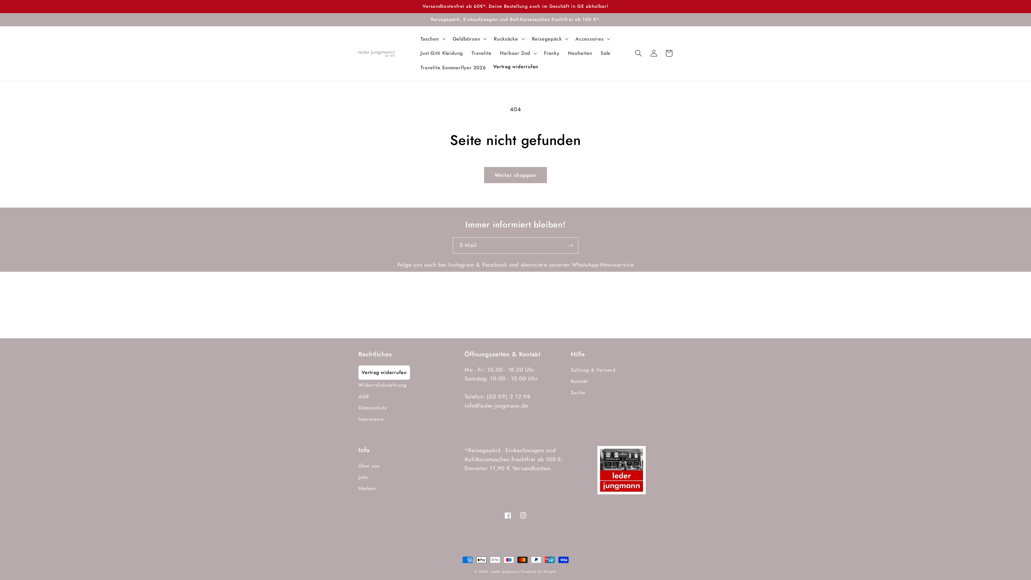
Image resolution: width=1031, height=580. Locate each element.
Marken (367, 488)
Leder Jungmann (505, 571)
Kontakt (579, 381)
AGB (363, 396)
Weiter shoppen (515, 175)
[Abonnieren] (570, 245)
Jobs (363, 477)
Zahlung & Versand (593, 370)
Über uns (369, 465)
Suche (578, 392)
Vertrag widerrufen (384, 372)
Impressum (371, 419)
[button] (432, 39)
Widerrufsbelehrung (382, 385)
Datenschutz (372, 407)
